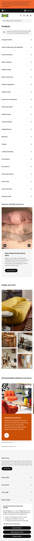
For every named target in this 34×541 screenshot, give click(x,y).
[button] (17, 310)
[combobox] (16, 21)
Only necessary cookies (17, 532)
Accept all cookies (17, 528)
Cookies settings (17, 536)
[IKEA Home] (5, 15)
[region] (17, 522)
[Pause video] (17, 228)
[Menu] (30, 15)
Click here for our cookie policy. (11, 523)
